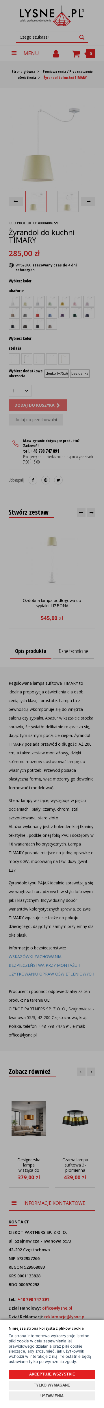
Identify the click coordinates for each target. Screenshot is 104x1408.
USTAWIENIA (52, 1396)
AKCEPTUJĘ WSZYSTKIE (52, 1374)
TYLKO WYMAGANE (52, 1385)
